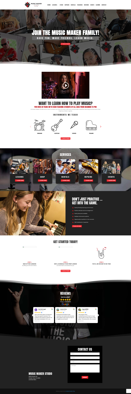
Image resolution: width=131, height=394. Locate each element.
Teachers (80, 5)
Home (49, 5)
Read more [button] (59, 321)
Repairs (67, 5)
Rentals (73, 5)
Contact (104, 5)
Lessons (54, 5)
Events (92, 5)
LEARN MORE (20, 180)
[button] (30, 126)
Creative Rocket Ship (70, 391)
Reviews (86, 5)
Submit (85, 377)
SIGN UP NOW (66, 44)
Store (61, 5)
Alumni (98, 5)
